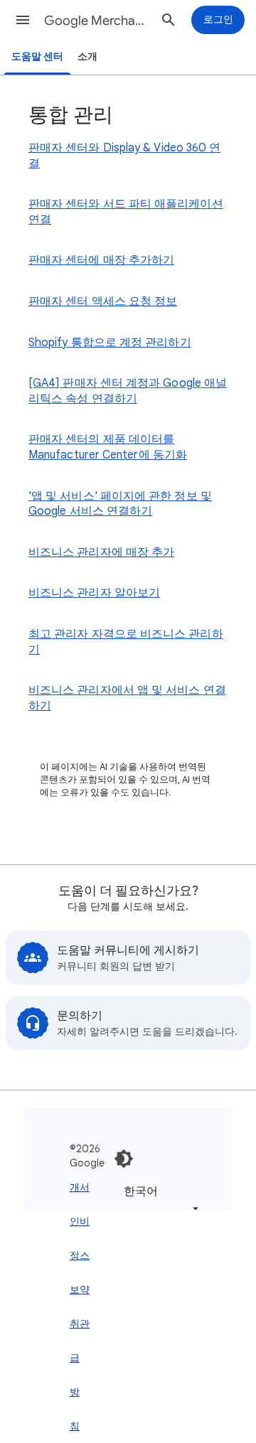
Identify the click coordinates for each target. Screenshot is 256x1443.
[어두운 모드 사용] (124, 1159)
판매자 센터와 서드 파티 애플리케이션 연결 (125, 212)
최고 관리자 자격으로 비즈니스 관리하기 (125, 642)
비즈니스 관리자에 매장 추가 (101, 552)
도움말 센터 (37, 56)
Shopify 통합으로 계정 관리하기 (109, 343)
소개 (87, 56)
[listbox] (158, 1199)
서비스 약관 (85, 1255)
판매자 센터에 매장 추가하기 (101, 260)
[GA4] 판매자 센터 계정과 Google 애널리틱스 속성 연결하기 (127, 391)
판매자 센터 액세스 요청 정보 (102, 301)
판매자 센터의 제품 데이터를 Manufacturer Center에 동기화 (107, 447)
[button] (23, 20)
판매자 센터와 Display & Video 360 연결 (124, 156)
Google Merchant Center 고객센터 (96, 20)
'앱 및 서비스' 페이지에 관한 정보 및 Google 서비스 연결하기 (120, 504)
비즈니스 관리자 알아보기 (94, 593)
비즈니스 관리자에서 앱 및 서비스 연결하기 (127, 698)
